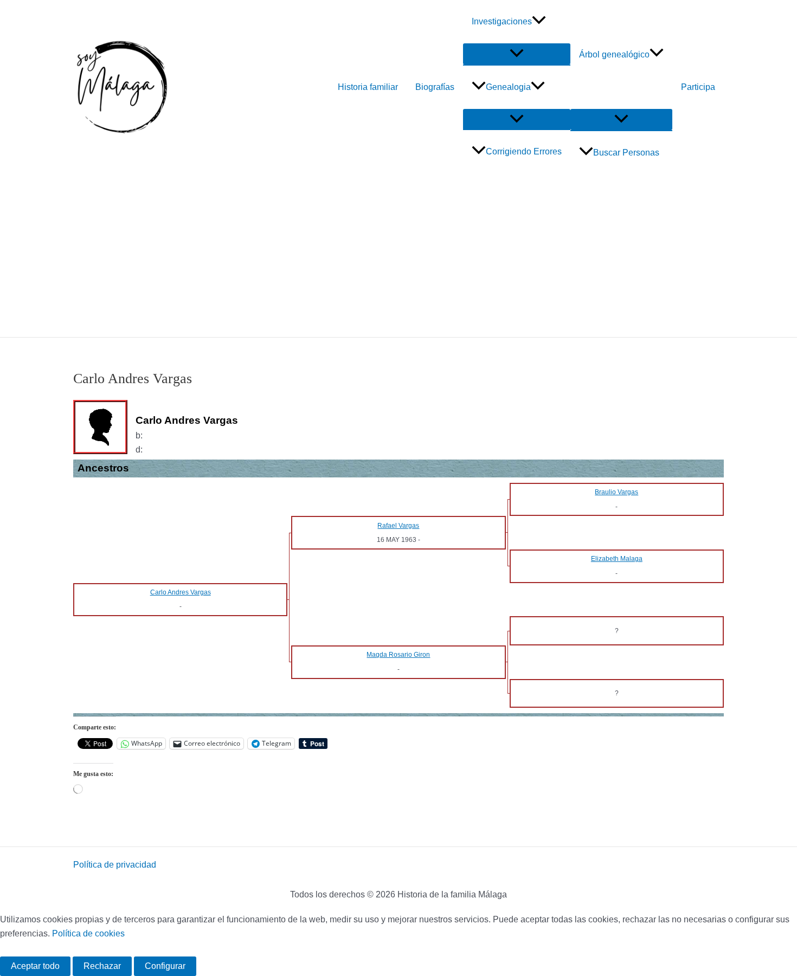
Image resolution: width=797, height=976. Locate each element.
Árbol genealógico (614, 54)
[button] (539, 21)
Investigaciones (502, 21)
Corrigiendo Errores (524, 151)
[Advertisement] (398, 256)
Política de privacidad (114, 864)
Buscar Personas (626, 152)
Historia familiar (368, 87)
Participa (698, 87)
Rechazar (102, 966)
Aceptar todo (35, 966)
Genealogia (508, 87)
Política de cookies (88, 933)
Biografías (434, 87)
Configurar (165, 966)
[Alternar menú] (516, 53)
